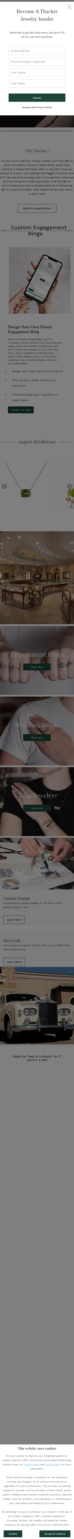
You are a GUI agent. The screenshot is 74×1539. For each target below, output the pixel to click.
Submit (37, 98)
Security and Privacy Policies (37, 107)
